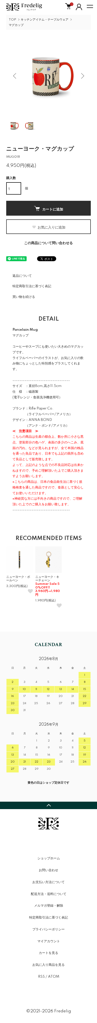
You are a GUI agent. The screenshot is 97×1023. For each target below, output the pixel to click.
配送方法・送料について (48, 894)
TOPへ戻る (48, 805)
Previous (15, 75)
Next (81, 75)
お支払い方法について (48, 882)
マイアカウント (48, 941)
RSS (41, 976)
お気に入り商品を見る (48, 965)
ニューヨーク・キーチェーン (47, 585)
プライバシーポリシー (48, 929)
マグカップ (16, 25)
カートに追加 (52, 208)
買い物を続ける (23, 297)
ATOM (53, 976)
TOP (12, 19)
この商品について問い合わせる (48, 243)
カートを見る (48, 953)
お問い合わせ (48, 870)
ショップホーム (48, 858)
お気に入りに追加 (51, 227)
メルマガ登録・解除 (48, 905)
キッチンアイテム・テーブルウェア (44, 19)
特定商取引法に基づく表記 (31, 286)
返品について (22, 276)
